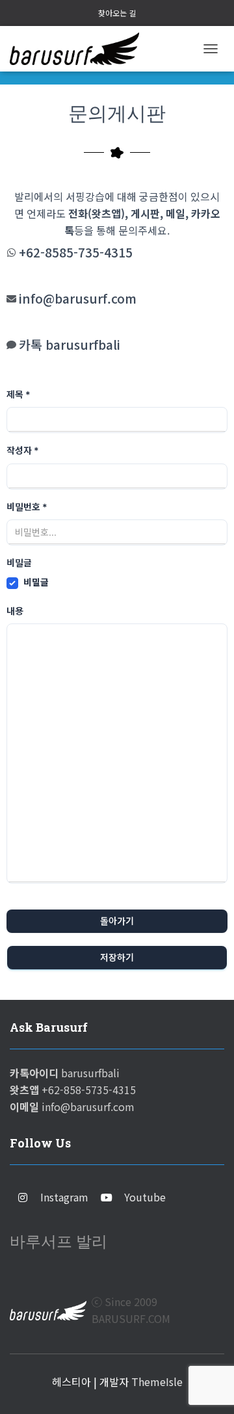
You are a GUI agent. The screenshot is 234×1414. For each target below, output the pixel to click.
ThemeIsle (157, 1381)
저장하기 (117, 957)
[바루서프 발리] (79, 49)
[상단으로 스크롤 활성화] (208, 1388)
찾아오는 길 (117, 12)
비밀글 (36, 582)
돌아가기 (117, 920)
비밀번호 (26, 506)
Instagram (64, 1197)
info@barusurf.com (77, 298)
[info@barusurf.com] (11, 299)
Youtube (145, 1197)
